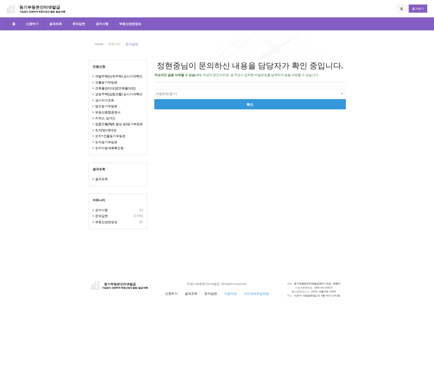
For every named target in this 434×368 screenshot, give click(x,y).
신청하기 (32, 24)
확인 (250, 104)
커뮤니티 (114, 44)
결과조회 (55, 24)
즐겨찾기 (418, 8)
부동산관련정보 (130, 24)
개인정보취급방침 (256, 293)
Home (99, 44)
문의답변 (79, 24)
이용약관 (230, 293)
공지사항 (102, 24)
